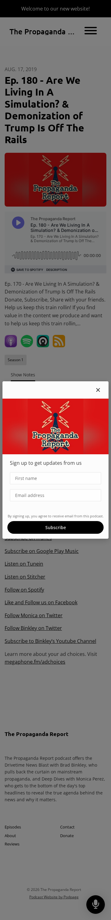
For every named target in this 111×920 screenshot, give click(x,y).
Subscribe (55, 527)
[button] (98, 390)
